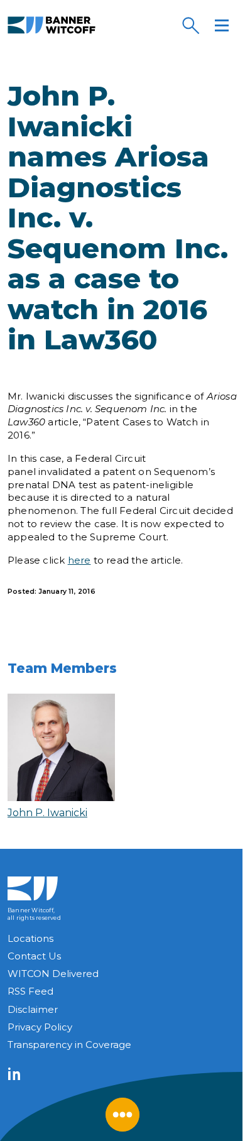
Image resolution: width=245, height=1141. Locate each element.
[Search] (190, 25)
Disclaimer (33, 1009)
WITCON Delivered (53, 974)
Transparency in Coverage (69, 1045)
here (79, 560)
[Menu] (221, 25)
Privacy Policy (40, 1027)
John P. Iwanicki (47, 813)
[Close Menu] (122, 1115)
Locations (30, 938)
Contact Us (34, 956)
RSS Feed (30, 991)
